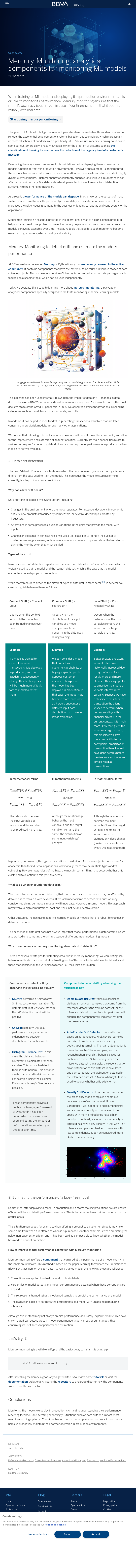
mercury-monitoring (86, 287)
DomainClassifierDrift (80, 999)
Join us (74, 1501)
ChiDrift (17, 1027)
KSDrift (17, 999)
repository (64, 1381)
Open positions (78, 1505)
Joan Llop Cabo (16, 1448)
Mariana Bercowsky (18, 1473)
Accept (95, 1534)
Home (8, 1501)
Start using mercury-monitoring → (36, 119)
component (50, 1259)
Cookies (107, 1509)
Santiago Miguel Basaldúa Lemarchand (106, 1460)
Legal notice (109, 1501)
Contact (74, 1509)
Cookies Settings (38, 1534)
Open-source (44, 1501)
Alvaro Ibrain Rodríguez (74, 1460)
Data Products (45, 1506)
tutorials (99, 1377)
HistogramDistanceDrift (27, 1052)
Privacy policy (110, 1505)
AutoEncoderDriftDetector (84, 1032)
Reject (68, 1534)
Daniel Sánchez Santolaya (48, 1460)
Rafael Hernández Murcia (21, 1460)
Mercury (49, 264)
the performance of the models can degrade (51, 196)
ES (129, 4)
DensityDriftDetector (80, 1092)
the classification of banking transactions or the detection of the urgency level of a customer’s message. (65, 150)
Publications (11, 1509)
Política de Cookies (55, 1525)
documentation (18, 1381)
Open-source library (15, 1505)
